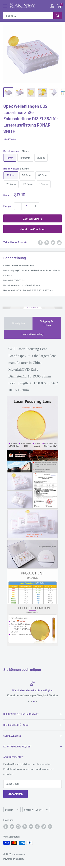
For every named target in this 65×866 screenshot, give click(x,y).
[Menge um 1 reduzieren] (17, 206)
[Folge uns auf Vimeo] (43, 826)
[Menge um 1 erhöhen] (35, 206)
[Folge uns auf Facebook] (5, 826)
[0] (59, 6)
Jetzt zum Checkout (32, 229)
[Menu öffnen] (5, 6)
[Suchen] (57, 15)
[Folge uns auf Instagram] (18, 826)
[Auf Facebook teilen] (40, 242)
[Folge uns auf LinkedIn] (50, 826)
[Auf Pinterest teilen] (46, 242)
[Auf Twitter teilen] (53, 242)
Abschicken (15, 793)
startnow (9, 139)
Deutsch (9, 809)
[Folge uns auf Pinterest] (24, 826)
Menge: (7, 206)
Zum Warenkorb (32, 218)
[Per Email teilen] (59, 242)
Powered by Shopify (13, 858)
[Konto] (52, 6)
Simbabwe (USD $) (33, 809)
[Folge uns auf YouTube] (31, 826)
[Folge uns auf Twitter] (12, 826)
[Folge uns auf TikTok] (37, 826)
